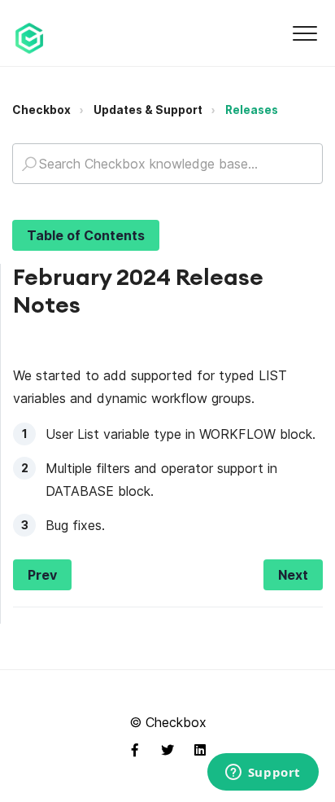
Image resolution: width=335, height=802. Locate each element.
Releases (251, 109)
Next (293, 575)
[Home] (29, 38)
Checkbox (41, 109)
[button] (304, 33)
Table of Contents (86, 235)
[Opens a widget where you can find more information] (263, 773)
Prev (42, 575)
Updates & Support (148, 109)
